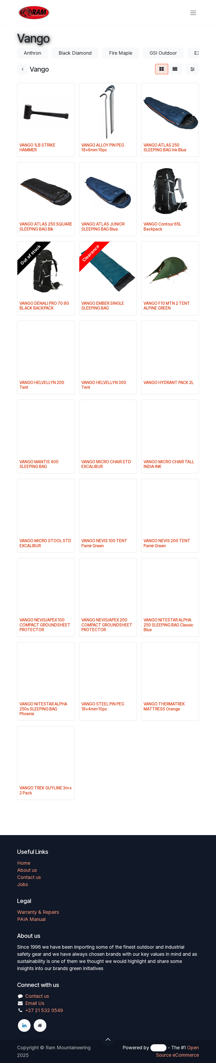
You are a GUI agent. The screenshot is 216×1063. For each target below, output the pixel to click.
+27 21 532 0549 (44, 1010)
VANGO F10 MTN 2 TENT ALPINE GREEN (167, 306)
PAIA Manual (31, 919)
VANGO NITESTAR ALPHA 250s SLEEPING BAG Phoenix (43, 708)
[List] (175, 69)
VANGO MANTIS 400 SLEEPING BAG (38, 464)
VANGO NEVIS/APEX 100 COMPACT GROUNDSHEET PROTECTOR (44, 624)
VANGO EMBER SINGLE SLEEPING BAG (102, 306)
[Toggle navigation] (193, 13)
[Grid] (161, 69)
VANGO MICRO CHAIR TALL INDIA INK (169, 464)
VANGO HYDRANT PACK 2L (169, 382)
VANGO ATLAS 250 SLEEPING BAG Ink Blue (165, 147)
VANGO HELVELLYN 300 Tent (103, 385)
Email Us (34, 1003)
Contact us (29, 877)
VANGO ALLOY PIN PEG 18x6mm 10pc (102, 147)
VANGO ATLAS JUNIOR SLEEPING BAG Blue (103, 226)
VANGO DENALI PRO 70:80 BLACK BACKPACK (44, 306)
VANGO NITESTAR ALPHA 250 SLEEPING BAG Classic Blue (168, 624)
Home (23, 863)
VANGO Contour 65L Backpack (162, 226)
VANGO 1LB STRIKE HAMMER (37, 147)
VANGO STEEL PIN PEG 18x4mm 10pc (102, 706)
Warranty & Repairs (38, 912)
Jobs (22, 884)
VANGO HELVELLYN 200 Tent (41, 385)
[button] (108, 1039)
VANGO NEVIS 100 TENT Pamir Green (104, 543)
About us (27, 870)
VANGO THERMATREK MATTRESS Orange (164, 706)
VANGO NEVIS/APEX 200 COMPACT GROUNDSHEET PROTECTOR (106, 624)
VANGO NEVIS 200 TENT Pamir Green (167, 543)
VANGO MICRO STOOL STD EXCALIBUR (45, 543)
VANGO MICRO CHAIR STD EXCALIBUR (106, 464)
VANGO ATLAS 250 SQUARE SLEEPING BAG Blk (45, 226)
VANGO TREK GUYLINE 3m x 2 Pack (45, 790)
